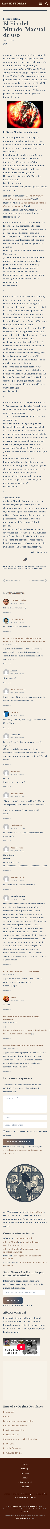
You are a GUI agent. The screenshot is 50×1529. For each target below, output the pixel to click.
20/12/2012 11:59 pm (17, 828)
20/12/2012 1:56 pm (17, 603)
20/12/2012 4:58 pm (17, 774)
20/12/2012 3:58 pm (17, 715)
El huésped (8, 1412)
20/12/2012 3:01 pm (17, 674)
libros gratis (21, 568)
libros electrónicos (9, 568)
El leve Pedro (9, 1443)
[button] (41, 3)
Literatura (29, 568)
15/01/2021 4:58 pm (10, 1022)
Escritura (25, 1473)
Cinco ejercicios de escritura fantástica (21, 1243)
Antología (25, 1469)
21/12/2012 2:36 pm (17, 880)
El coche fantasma (12, 1448)
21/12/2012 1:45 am (17, 851)
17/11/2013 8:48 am (10, 974)
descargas (17, 566)
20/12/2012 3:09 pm (17, 693)
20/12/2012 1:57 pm (17, 622)
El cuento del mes (11, 19)
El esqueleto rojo (25, 1238)
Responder (7, 612)
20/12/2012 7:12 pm (17, 797)
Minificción (38, 568)
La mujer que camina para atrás (18, 1421)
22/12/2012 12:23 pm (17, 899)
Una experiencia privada (15, 1425)
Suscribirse (13, 1300)
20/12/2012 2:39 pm (10, 644)
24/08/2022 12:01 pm (10, 1048)
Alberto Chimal (36, 1212)
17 (6, 44)
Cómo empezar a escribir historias (20, 1439)
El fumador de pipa (12, 1452)
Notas (25, 1478)
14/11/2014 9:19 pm (17, 1000)
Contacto (25, 1487)
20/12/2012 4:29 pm (17, 738)
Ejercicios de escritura (14, 1430)
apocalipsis (9, 566)
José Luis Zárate (40, 566)
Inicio (6, 1416)
